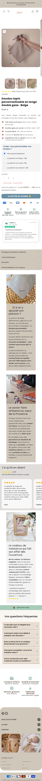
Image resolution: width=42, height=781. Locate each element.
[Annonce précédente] (4, 4)
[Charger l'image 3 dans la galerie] (32, 84)
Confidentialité (6, 768)
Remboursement (26, 761)
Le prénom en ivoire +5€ (17, 163)
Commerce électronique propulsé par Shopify (25, 780)
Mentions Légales (6, 764)
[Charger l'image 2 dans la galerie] (21, 84)
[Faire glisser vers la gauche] (2, 84)
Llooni (9, 780)
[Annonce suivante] (38, 4)
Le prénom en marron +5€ (17, 168)
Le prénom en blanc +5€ (17, 158)
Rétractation (25, 768)
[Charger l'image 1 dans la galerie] (10, 84)
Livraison (4, 761)
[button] (4, 11)
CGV (23, 764)
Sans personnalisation (16, 154)
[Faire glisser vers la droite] (40, 84)
